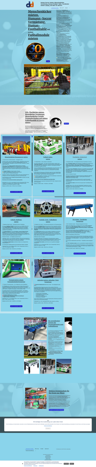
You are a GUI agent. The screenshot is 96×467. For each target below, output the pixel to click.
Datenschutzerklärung (48, 425)
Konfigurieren (41, 465)
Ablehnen (72, 463)
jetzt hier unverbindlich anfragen (16, 191)
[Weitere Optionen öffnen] (69, 8)
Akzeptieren (48, 428)
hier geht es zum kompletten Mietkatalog (56, 409)
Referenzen (42, 132)
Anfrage (48, 61)
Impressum (35, 465)
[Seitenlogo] (30, 5)
